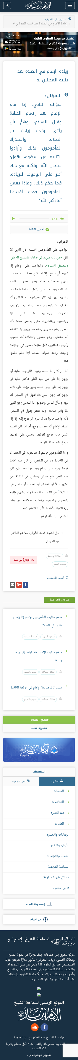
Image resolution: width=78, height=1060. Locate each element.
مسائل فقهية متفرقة (56, 878)
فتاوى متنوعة (60, 888)
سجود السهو (60, 564)
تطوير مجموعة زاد (39, 1054)
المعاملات (58, 802)
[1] (59, 491)
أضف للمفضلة (56, 578)
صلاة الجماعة (54, 556)
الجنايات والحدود (58, 835)
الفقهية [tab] (55, 781)
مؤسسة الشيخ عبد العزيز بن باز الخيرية (39, 1037)
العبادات (59, 791)
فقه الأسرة (57, 813)
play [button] (13, 218)
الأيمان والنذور (59, 845)
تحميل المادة (36, 229)
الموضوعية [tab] (19, 781)
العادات (59, 824)
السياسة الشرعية (58, 867)
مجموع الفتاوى (39, 719)
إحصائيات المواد (36, 904)
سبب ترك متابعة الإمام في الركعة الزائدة (36, 688)
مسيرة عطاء (39, 728)
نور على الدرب (54, 19)
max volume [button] (62, 218)
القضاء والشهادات (58, 856)
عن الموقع (36, 919)
